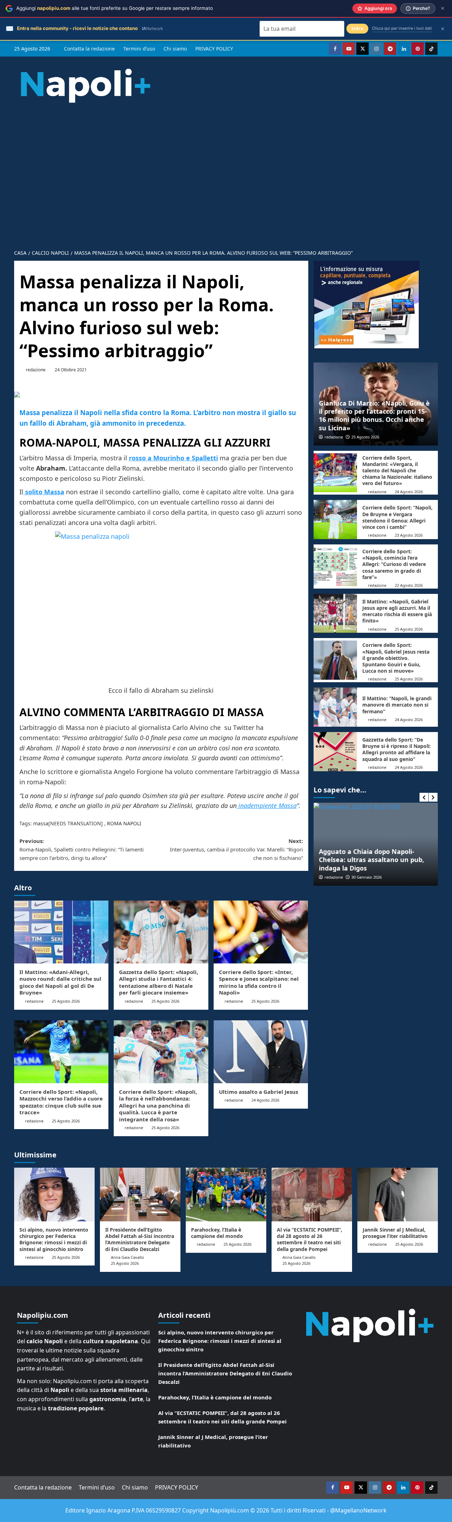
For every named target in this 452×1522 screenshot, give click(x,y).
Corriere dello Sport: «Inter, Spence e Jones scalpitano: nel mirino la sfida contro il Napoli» (259, 982)
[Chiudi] (442, 8)
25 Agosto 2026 (66, 1001)
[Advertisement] (226, 170)
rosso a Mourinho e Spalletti (173, 458)
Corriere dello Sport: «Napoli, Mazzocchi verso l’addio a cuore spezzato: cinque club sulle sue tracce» (61, 1102)
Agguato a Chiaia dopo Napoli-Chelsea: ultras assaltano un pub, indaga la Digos (371, 859)
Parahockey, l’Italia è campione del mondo (217, 1232)
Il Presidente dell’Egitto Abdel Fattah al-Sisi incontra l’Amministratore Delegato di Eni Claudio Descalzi (139, 1239)
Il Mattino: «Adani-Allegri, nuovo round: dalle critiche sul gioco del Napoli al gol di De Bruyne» (60, 982)
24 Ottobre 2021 (71, 370)
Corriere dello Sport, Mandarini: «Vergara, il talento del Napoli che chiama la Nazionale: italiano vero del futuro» (397, 470)
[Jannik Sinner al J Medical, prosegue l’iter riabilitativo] (397, 1194)
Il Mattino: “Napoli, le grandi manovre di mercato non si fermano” (397, 704)
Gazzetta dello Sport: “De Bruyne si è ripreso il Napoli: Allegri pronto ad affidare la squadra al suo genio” (396, 749)
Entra (357, 28)
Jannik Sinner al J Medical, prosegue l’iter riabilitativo (395, 1232)
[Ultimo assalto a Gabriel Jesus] (261, 1051)
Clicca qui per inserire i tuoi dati (402, 28)
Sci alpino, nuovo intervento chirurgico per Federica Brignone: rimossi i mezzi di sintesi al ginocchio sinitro (53, 1239)
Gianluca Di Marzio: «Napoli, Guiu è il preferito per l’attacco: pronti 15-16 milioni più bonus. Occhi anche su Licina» (374, 415)
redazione (36, 370)
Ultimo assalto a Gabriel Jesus (258, 1091)
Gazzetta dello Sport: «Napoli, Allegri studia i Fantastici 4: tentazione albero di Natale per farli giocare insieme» (158, 982)
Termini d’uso (139, 48)
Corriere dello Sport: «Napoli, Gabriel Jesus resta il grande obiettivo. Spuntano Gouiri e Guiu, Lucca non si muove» (395, 658)
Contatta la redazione (89, 48)
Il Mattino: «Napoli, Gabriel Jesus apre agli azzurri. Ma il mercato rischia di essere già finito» (397, 611)
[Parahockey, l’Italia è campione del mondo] (226, 1194)
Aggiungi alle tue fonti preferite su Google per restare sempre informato (114, 8)
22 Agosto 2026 (409, 585)
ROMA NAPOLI (124, 823)
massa (40, 823)
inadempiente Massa (267, 805)
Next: (236, 849)
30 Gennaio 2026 (366, 877)
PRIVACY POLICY (214, 48)
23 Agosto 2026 (409, 535)
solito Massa (43, 492)
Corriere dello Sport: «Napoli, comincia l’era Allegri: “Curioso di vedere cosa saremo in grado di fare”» (394, 564)
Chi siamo (175, 48)
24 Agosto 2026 (265, 1100)
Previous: (81, 849)
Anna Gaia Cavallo (127, 1257)
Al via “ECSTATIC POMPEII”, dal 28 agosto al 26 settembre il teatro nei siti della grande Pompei (309, 1239)
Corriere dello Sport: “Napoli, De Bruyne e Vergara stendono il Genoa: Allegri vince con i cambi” (397, 517)
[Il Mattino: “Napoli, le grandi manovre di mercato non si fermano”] (335, 707)
